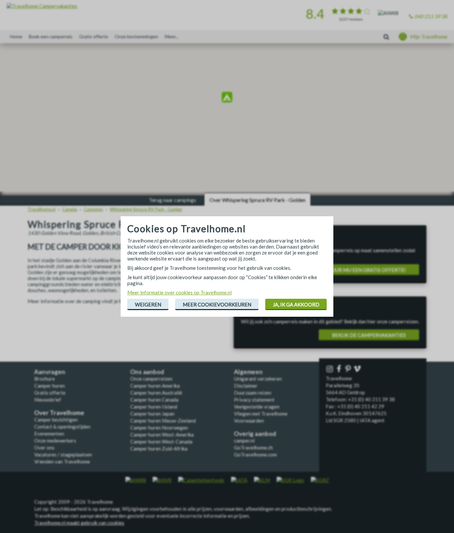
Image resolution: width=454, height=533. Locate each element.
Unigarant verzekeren (258, 379)
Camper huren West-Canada (161, 441)
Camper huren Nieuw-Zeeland (163, 421)
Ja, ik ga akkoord (296, 304)
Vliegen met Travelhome (260, 414)
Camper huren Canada (154, 400)
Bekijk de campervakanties (369, 335)
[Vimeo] (358, 369)
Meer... (171, 36)
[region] (227, 98)
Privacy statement (254, 400)
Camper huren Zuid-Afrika (158, 448)
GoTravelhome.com (255, 454)
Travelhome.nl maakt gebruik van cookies (79, 523)
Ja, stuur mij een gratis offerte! (362, 270)
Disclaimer (246, 386)
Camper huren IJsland (153, 407)
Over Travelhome (59, 412)
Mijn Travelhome (428, 37)
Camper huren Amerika (155, 386)
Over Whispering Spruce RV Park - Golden (257, 200)
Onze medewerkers (55, 441)
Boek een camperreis (50, 36)
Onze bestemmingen (136, 36)
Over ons (44, 447)
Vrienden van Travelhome (62, 461)
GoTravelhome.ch (253, 447)
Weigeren (148, 304)
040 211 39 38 (430, 16)
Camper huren (49, 386)
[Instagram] (330, 369)
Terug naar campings (172, 200)
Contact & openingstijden (62, 427)
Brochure (44, 379)
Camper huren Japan (152, 414)
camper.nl (244, 441)
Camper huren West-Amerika (162, 435)
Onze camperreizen (151, 379)
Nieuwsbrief (47, 400)
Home (16, 36)
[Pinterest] (348, 369)
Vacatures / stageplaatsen (63, 454)
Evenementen (49, 434)
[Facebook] (339, 369)
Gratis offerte (93, 36)
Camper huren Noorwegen (159, 428)
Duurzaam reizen (252, 393)
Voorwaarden (249, 421)
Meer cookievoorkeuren (217, 304)
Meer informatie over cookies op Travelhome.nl (179, 292)
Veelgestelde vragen (257, 407)
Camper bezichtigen (56, 420)
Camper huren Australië (156, 393)
